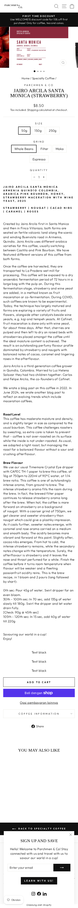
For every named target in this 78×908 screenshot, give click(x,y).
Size (39, 123)
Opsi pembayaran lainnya (39, 703)
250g (53, 130)
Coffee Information (39, 713)
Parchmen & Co (39, 85)
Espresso (39, 159)
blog (24, 388)
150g (38, 130)
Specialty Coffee (43, 78)
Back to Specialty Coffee (41, 828)
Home (26, 78)
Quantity (39, 170)
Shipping (32, 110)
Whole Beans (24, 149)
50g (24, 130)
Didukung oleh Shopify (39, 904)
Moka (60, 149)
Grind (39, 141)
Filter (44, 149)
